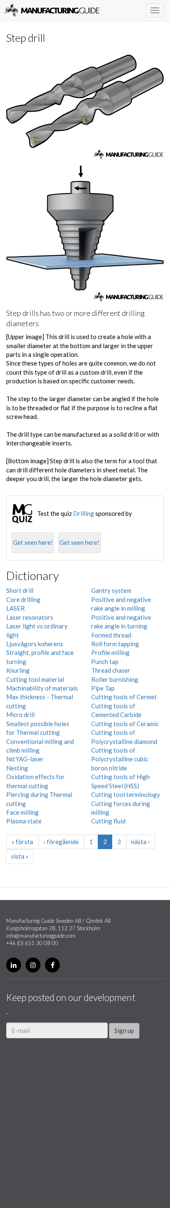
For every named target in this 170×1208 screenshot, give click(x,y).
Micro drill (20, 714)
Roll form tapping (115, 643)
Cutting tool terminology (125, 794)
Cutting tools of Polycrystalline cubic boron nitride (119, 759)
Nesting (17, 768)
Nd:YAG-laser (25, 759)
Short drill (19, 590)
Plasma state (24, 821)
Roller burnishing (114, 679)
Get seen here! (33, 542)
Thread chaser (110, 670)
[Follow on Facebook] (52, 965)
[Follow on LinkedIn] (13, 965)
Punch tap (104, 661)
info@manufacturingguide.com (41, 935)
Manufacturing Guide (51, 10)
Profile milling (110, 652)
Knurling (18, 670)
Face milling (22, 812)
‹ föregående (61, 841)
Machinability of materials (42, 688)
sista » (19, 856)
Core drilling (23, 599)
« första (22, 841)
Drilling (83, 513)
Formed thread (111, 635)
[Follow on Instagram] (33, 965)
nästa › (140, 841)
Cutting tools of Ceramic (125, 723)
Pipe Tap (103, 688)
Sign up (124, 1030)
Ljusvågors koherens (34, 643)
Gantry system (111, 590)
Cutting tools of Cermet (124, 696)
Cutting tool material (35, 679)
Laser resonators (29, 617)
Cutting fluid (108, 821)
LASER (15, 608)
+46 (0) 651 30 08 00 (32, 943)
